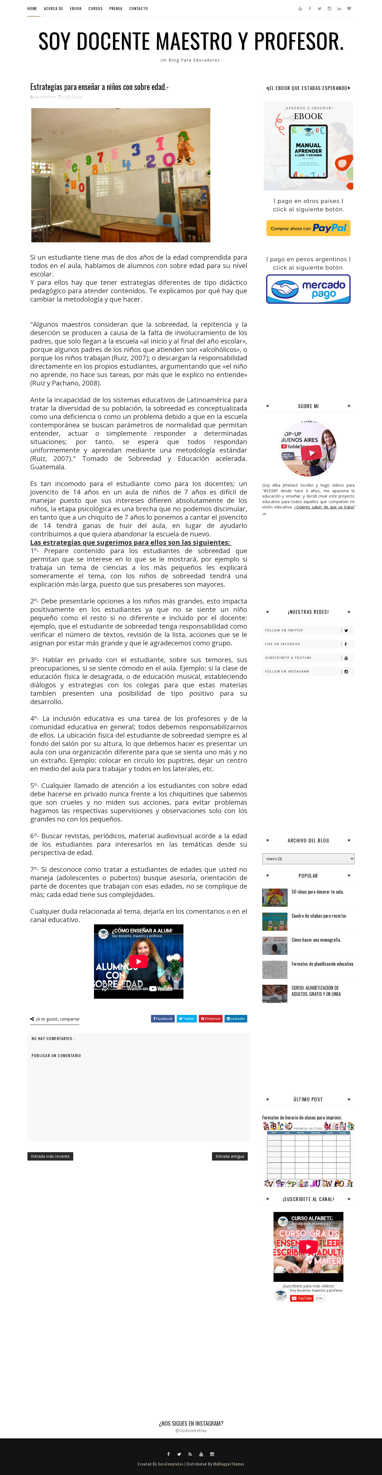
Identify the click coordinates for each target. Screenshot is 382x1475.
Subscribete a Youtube (288, 658)
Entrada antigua (230, 1156)
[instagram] (329, 8)
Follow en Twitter (284, 630)
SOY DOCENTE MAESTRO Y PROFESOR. (191, 40)
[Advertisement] (322, 354)
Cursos (95, 8)
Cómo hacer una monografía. (316, 939)
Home (32, 8)
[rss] (190, 1454)
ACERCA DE (53, 8)
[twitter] (319, 8)
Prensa (115, 8)
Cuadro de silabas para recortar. (319, 915)
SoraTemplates (170, 1464)
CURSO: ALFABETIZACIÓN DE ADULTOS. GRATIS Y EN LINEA (316, 990)
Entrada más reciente (50, 1156)
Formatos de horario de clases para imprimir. (302, 1117)
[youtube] (300, 8)
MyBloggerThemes (228, 1464)
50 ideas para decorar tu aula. (318, 891)
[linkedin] (339, 8)
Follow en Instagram (287, 671)
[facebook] (310, 8)
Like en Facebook (282, 644)
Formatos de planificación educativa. (323, 963)
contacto (138, 8)
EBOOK (76, 8)
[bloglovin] (349, 8)
